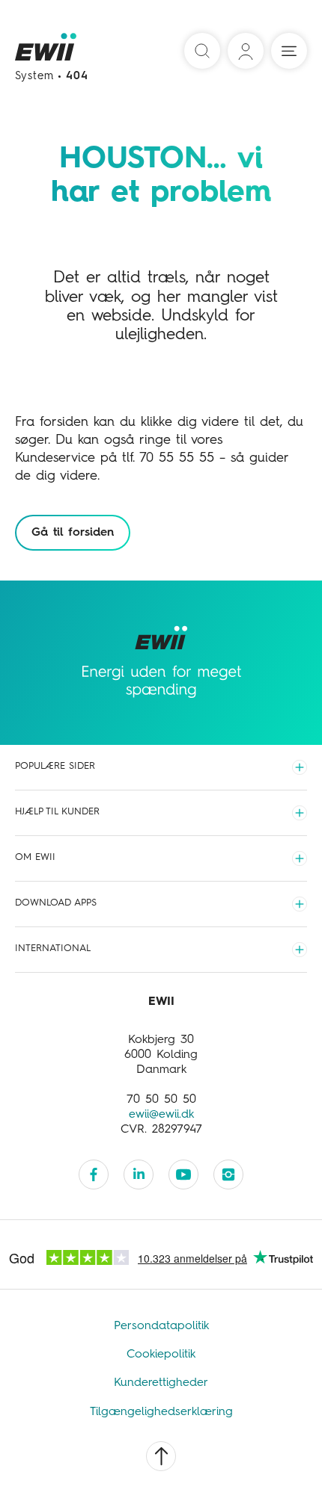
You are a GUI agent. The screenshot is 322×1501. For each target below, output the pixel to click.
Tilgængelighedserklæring (161, 1412)
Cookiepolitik (161, 1355)
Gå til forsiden (72, 533)
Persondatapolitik (161, 1326)
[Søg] (202, 51)
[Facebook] (94, 1174)
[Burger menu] (289, 51)
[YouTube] (183, 1174)
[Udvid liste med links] (299, 767)
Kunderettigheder (161, 1383)
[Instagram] (228, 1174)
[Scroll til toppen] (161, 1456)
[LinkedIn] (139, 1174)
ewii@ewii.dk (161, 1115)
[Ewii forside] (47, 51)
